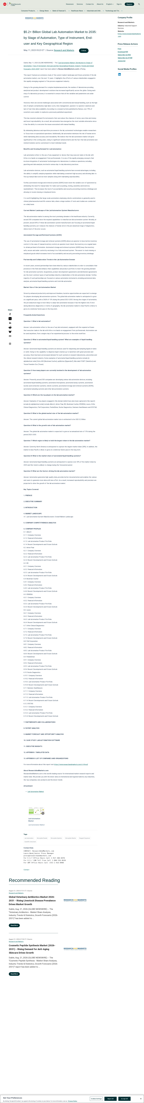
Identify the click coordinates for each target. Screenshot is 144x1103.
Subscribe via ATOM (125, 58)
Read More (14, 925)
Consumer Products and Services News (28, 11)
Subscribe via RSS (124, 55)
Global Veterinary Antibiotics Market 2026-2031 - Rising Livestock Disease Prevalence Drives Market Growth (32, 901)
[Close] (141, 1099)
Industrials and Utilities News (94, 11)
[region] (72, 1099)
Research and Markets (64, 50)
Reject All (111, 1098)
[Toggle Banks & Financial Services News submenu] (69, 11)
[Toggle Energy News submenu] (51, 11)
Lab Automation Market (36, 792)
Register (129, 4)
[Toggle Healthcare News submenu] (85, 11)
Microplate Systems (56, 838)
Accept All (124, 1098)
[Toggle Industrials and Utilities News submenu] (103, 11)
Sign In (119, 4)
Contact (26, 870)
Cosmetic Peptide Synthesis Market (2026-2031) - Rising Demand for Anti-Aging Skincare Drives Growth (32, 949)
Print (119, 49)
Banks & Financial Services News (60, 11)
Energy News (44, 11)
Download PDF (123, 52)
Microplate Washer (70, 838)
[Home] (12, 4)
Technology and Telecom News (112, 11)
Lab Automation (29, 838)
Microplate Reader (42, 838)
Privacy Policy (72, 1101)
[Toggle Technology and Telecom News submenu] (122, 11)
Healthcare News (77, 11)
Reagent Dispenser (84, 838)
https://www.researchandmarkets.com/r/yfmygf (71, 764)
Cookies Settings (96, 1098)
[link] (70, 4)
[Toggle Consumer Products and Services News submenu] (38, 11)
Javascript (121, 61)
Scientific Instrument (30, 841)
